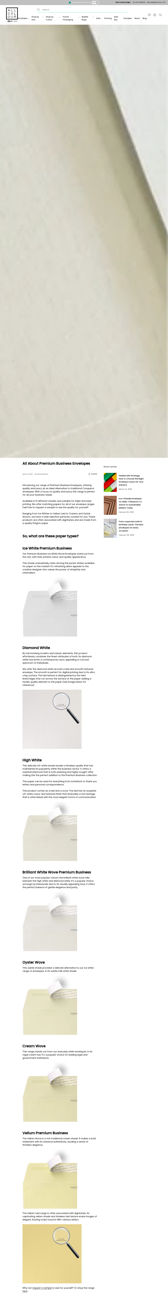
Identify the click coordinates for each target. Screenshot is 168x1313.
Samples (127, 18)
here (25, 1291)
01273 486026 (140, 2)
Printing (108, 18)
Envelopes (22, 18)
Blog (145, 18)
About (137, 18)
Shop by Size (35, 18)
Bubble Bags (85, 18)
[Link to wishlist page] (149, 15)
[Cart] (160, 15)
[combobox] (80, 9)
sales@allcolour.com (157, 2)
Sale (98, 18)
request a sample (42, 1287)
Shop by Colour (49, 18)
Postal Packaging (68, 18)
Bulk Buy (116, 18)
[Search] (38, 9)
